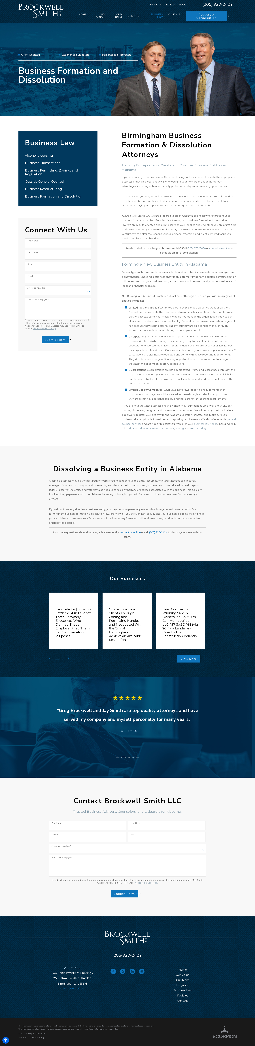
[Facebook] (113, 971)
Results (155, 4)
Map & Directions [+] (72, 988)
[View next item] (67, 658)
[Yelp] (122, 971)
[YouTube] (141, 971)
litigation (133, 428)
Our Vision (183, 974)
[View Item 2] (129, 757)
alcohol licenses (149, 428)
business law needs (205, 424)
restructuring (198, 428)
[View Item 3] (133, 757)
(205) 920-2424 (217, 4)
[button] (5, 1040)
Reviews (170, 4)
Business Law (183, 990)
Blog (182, 4)
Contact (182, 1000)
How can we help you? (38, 300)
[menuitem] (82, 16)
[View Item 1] (57, 658)
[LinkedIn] (132, 971)
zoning (180, 428)
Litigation (182, 985)
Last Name (32, 252)
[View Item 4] (62, 658)
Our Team (182, 980)
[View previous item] (50, 658)
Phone (30, 264)
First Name (32, 241)
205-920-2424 (127, 955)
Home (183, 969)
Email (30, 276)
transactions (166, 428)
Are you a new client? (37, 288)
